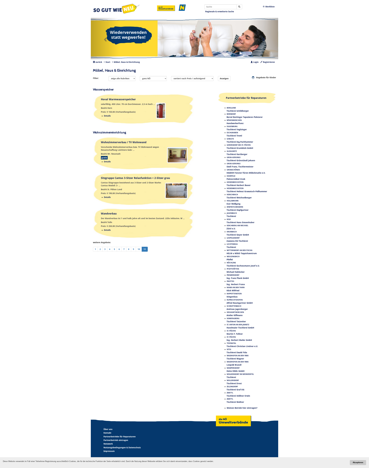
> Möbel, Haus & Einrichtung (126, 62)
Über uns (107, 429)
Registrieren (268, 62)
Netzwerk (108, 444)
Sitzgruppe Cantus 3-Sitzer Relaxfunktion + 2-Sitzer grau (135, 177)
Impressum (109, 451)
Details (107, 116)
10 (139, 249)
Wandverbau (109, 213)
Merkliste (270, 6)
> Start (107, 62)
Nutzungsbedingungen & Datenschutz (122, 447)
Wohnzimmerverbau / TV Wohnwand (123, 142)
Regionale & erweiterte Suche (219, 11)
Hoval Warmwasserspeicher (118, 99)
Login (256, 62)
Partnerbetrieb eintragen (115, 440)
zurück (98, 62)
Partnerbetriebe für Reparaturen (119, 436)
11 (145, 249)
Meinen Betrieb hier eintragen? (242, 408)
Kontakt (107, 433)
